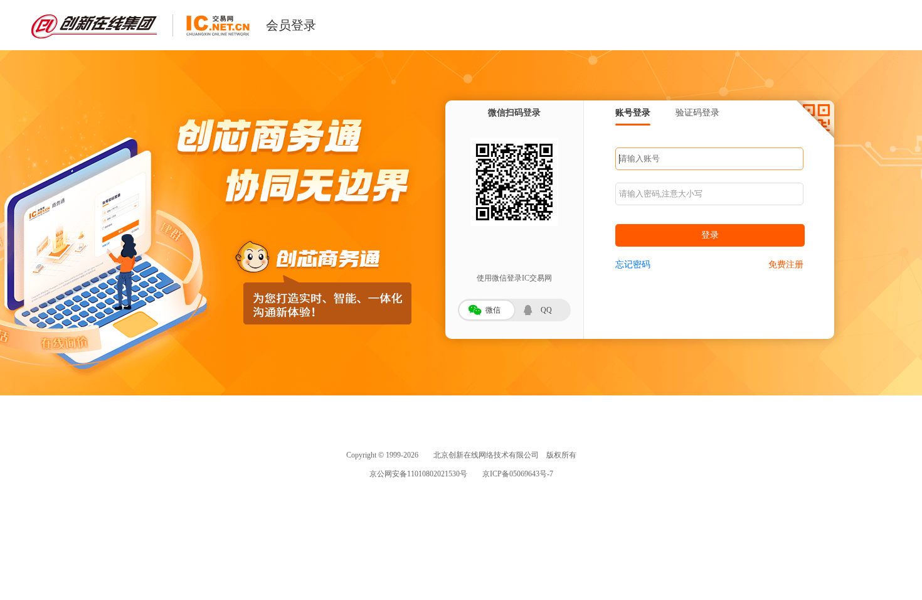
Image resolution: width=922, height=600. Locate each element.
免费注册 (785, 264)
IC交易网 (217, 25)
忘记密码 (632, 264)
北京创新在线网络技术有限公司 (486, 455)
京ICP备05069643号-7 (517, 473)
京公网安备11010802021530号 (418, 473)
